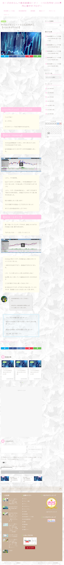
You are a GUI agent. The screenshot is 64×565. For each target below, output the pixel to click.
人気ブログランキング (51, 512)
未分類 (25, 511)
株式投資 (3, 21)
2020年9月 (50, 114)
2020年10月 (50, 109)
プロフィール (52, 11)
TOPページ (6, 14)
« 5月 (47, 137)
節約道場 (33, 11)
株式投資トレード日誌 (9, 11)
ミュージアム (27, 509)
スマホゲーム (27, 506)
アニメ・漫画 (27, 501)
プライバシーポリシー (9, 563)
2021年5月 (50, 88)
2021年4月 (50, 93)
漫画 (25, 522)
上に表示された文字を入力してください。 (13, 466)
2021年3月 (50, 97)
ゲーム (25, 503)
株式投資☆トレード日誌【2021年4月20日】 (54, 59)
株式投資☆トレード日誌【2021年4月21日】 (54, 52)
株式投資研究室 (22, 11)
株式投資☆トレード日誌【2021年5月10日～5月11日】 (54, 38)
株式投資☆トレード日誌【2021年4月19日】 (54, 65)
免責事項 (18, 563)
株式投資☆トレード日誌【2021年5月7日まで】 (54, 46)
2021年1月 (50, 101)
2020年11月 (50, 105)
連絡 (25, 527)
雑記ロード (42, 11)
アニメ (25, 498)
